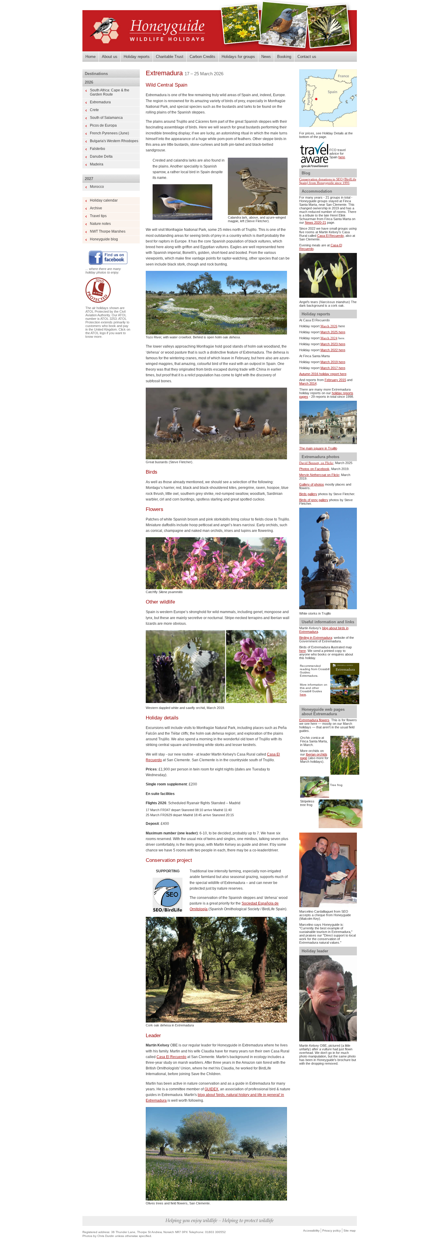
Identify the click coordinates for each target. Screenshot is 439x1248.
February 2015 (335, 380)
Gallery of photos (311, 484)
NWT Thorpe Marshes (107, 231)
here (341, 157)
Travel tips (98, 216)
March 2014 (308, 383)
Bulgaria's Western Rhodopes (114, 141)
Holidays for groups (238, 56)
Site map (349, 1230)
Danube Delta (101, 156)
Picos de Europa (103, 125)
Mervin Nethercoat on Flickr (319, 475)
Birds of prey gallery (313, 500)
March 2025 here (332, 332)
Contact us (306, 56)
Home (90, 56)
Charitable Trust (169, 56)
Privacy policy (331, 1230)
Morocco (97, 187)
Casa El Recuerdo (171, 1057)
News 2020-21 (315, 222)
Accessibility (311, 1230)
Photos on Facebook (314, 469)
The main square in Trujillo (318, 448)
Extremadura (100, 102)
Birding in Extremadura (315, 637)
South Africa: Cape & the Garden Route (109, 92)
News (266, 56)
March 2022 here (332, 350)
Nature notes (100, 224)
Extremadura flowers (314, 720)
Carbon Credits (202, 56)
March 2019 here (332, 362)
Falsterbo (97, 149)
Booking (284, 56)
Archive (96, 208)
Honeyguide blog (104, 239)
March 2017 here (332, 368)
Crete (94, 110)
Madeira (96, 164)
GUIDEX (211, 1089)
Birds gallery (308, 494)
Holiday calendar (104, 200)
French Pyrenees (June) (109, 133)
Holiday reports (137, 56)
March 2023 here (332, 344)
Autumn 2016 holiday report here (322, 374)
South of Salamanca (106, 118)
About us (109, 56)
